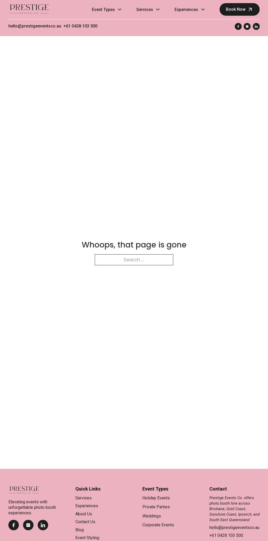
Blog (79, 529)
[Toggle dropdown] (120, 9)
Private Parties (156, 506)
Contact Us (85, 521)
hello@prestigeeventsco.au (34, 26)
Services (144, 9)
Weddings (151, 516)
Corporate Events (158, 524)
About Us (83, 513)
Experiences (186, 9)
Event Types (103, 9)
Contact (218, 489)
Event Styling (87, 537)
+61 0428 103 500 (80, 26)
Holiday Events (156, 497)
